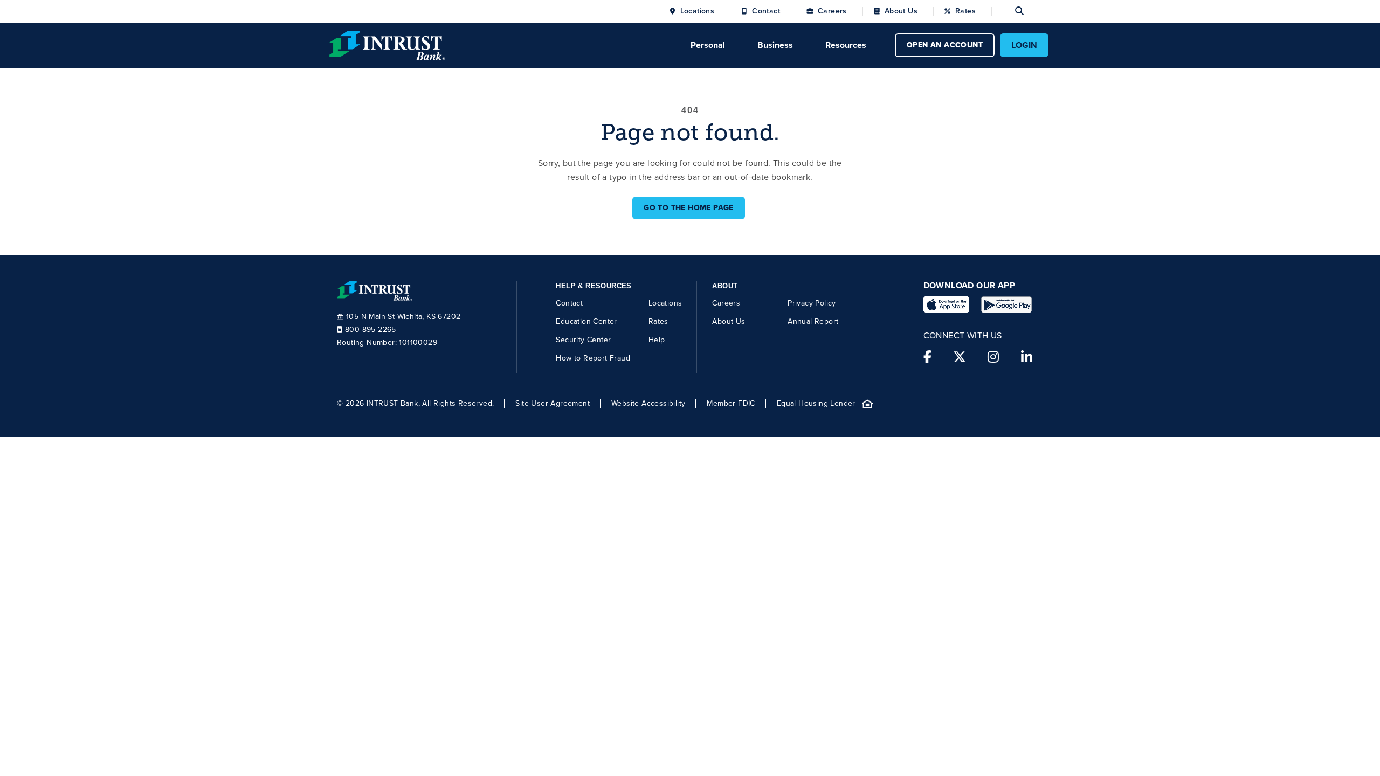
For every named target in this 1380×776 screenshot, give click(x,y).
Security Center (583, 339)
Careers (832, 11)
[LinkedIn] (1026, 357)
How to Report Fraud (593, 358)
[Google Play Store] (1006, 304)
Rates (965, 11)
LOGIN (1024, 45)
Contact (766, 11)
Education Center (586, 321)
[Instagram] (993, 357)
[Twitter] (959, 357)
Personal (708, 45)
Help (656, 339)
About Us (901, 11)
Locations (697, 11)
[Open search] (1007, 11)
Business (775, 45)
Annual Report (813, 321)
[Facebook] (927, 357)
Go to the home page (689, 207)
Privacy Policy (812, 303)
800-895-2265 (370, 330)
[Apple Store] (946, 304)
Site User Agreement (552, 403)
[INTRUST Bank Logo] (387, 44)
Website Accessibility (648, 403)
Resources (845, 45)
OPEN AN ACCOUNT (945, 45)
